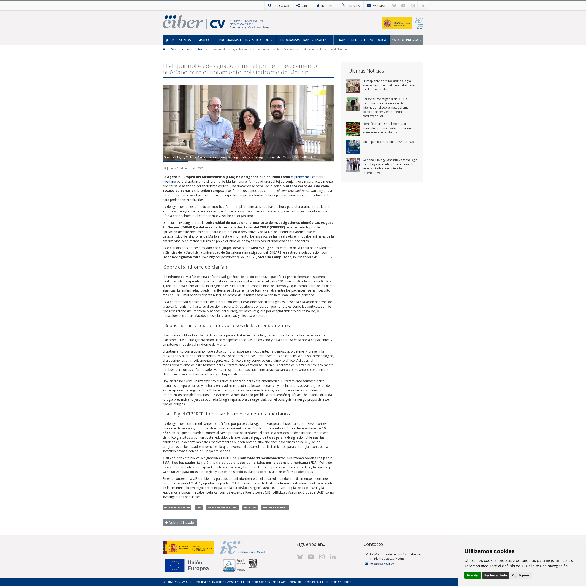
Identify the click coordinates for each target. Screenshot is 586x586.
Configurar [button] (520, 575)
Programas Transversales (304, 40)
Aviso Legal (234, 582)
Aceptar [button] (473, 575)
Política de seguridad (337, 582)
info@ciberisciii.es (382, 564)
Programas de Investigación (244, 40)
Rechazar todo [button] (495, 575)
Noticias (199, 49)
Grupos (205, 40)
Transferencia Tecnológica (361, 40)
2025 (198, 507)
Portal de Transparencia (305, 582)
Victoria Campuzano (275, 507)
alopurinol (250, 507)
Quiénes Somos (178, 40)
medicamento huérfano (222, 507)
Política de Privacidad (210, 582)
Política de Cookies (257, 582)
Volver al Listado (181, 522)
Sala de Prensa (405, 40)
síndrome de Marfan (177, 507)
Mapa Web (280, 582)
